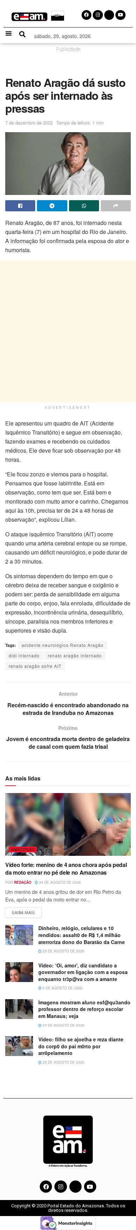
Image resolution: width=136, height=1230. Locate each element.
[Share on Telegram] (52, 205)
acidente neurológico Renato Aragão (63, 645)
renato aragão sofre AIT (35, 666)
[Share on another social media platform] (116, 205)
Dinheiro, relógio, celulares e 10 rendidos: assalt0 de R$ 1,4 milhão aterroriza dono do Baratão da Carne (82, 935)
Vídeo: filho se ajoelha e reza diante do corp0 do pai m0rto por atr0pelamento (80, 1046)
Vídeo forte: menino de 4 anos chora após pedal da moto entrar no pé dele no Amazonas (66, 868)
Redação (22, 882)
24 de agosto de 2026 (59, 882)
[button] (8, 33)
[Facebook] (46, 1186)
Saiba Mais (26, 911)
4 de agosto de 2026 (61, 988)
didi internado (24, 655)
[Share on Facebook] (20, 205)
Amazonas (23, 849)
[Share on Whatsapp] (84, 205)
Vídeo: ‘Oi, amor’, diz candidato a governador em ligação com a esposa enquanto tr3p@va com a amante (83, 972)
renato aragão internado (75, 655)
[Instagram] (60, 1186)
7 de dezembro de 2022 (29, 122)
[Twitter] (75, 1186)
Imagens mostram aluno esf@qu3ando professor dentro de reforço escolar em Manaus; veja (84, 1009)
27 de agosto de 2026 (62, 1025)
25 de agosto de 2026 (62, 951)
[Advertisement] (68, 331)
